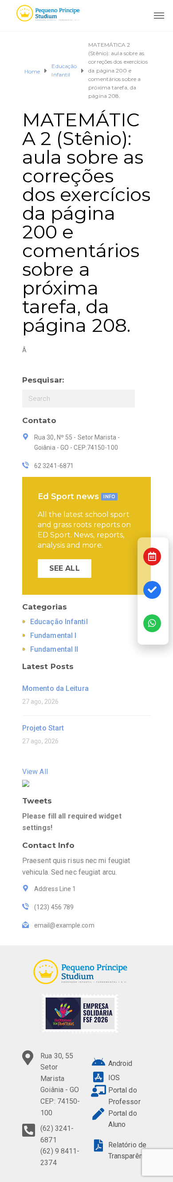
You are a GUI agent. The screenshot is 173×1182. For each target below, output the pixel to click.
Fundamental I (53, 635)
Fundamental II (54, 649)
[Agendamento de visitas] (152, 556)
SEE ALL (64, 568)
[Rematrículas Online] (152, 590)
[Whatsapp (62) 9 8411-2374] (152, 623)
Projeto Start (43, 728)
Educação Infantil (64, 70)
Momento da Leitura (55, 688)
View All (35, 771)
